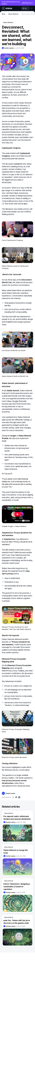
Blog (3, 14)
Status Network (13, 14)
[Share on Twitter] (13, 797)
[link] (8, 48)
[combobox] (25, 8)
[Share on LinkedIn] (19, 797)
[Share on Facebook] (16, 797)
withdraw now (26, 3)
